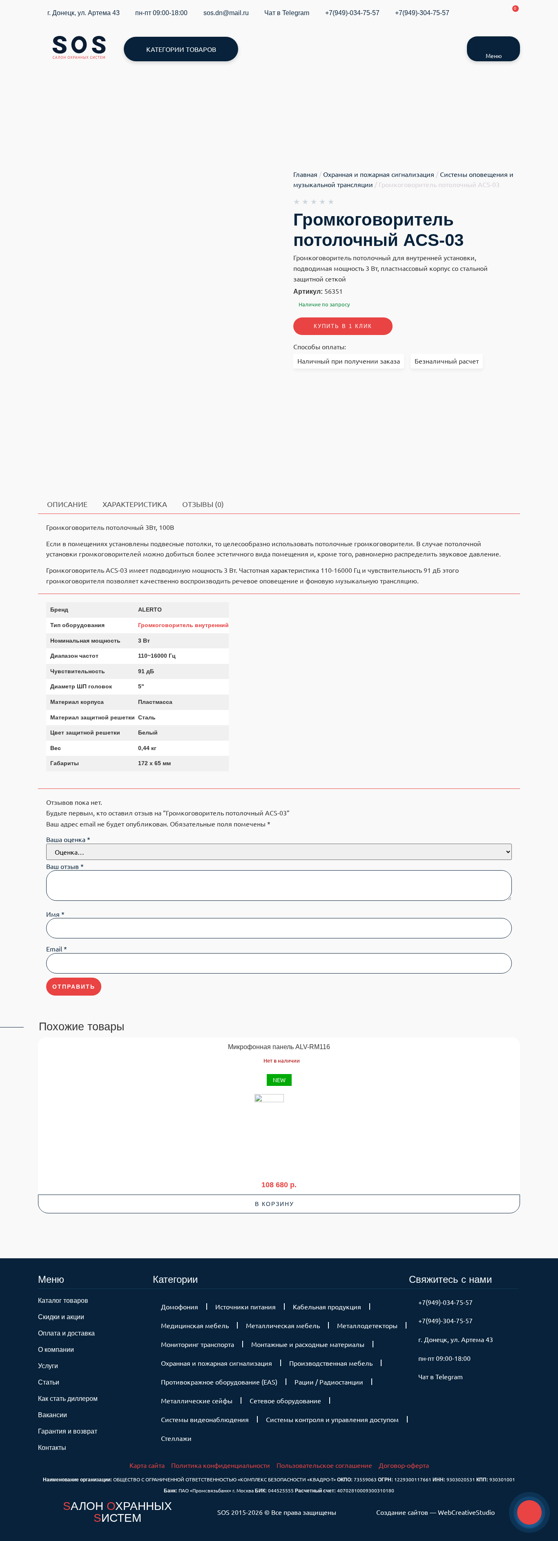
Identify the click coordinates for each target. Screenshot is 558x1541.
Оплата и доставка (66, 1333)
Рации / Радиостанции (329, 1382)
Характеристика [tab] (135, 504)
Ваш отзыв (65, 866)
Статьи (48, 1382)
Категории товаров (181, 49)
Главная (305, 174)
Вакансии (52, 1414)
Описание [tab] (67, 504)
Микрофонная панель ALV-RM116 (279, 1046)
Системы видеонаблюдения (205, 1419)
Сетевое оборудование (285, 1400)
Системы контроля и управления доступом (332, 1419)
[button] (279, 1204)
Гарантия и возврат (67, 1431)
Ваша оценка (68, 839)
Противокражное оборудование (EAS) (219, 1382)
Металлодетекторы (367, 1325)
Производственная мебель (331, 1363)
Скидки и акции (61, 1316)
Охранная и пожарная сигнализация (378, 174)
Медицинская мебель (195, 1325)
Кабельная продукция (327, 1306)
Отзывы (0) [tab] (203, 504)
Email (56, 948)
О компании (56, 1349)
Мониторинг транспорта (197, 1344)
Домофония (179, 1306)
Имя (55, 914)
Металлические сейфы (196, 1400)
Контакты (52, 1447)
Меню (494, 55)
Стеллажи (176, 1438)
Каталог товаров (63, 1300)
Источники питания (245, 1306)
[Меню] (493, 44)
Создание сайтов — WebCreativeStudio (435, 1512)
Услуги (48, 1365)
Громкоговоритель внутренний (183, 625)
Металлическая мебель (283, 1325)
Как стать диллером (68, 1398)
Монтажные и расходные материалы (307, 1344)
